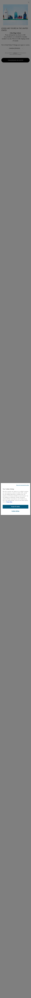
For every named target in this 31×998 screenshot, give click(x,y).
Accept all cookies (15, 506)
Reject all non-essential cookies (22, 485)
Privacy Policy (9, 501)
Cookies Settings (15, 511)
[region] (15, 499)
